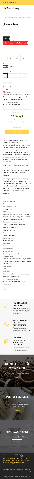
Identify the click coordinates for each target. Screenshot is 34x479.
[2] (15, 112)
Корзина (26, 478)
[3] (17, 112)
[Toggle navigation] (30, 8)
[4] (19, 112)
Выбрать (17, 378)
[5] (20, 112)
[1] (13, 112)
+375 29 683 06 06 (10, 2)
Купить (17, 131)
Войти (8, 478)
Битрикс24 (26, 476)
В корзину (17, 127)
